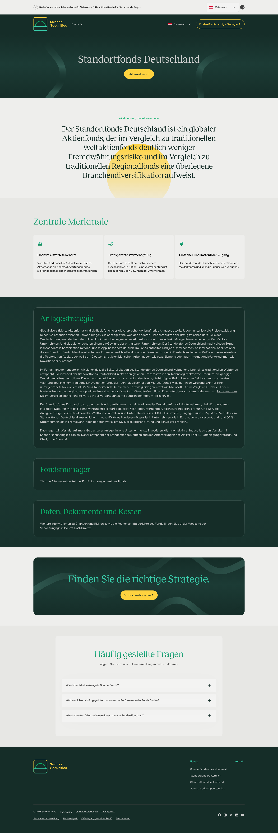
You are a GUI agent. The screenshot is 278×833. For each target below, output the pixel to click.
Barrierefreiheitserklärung (46, 818)
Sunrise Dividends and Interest (208, 769)
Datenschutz (108, 811)
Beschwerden (123, 818)
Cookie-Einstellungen (87, 811)
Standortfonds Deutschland (207, 782)
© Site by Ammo (44, 811)
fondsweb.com (227, 391)
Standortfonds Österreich (205, 775)
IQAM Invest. (82, 528)
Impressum (66, 811)
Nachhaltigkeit (70, 818)
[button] (223, 7)
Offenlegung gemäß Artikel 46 (96, 818)
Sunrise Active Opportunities (207, 788)
